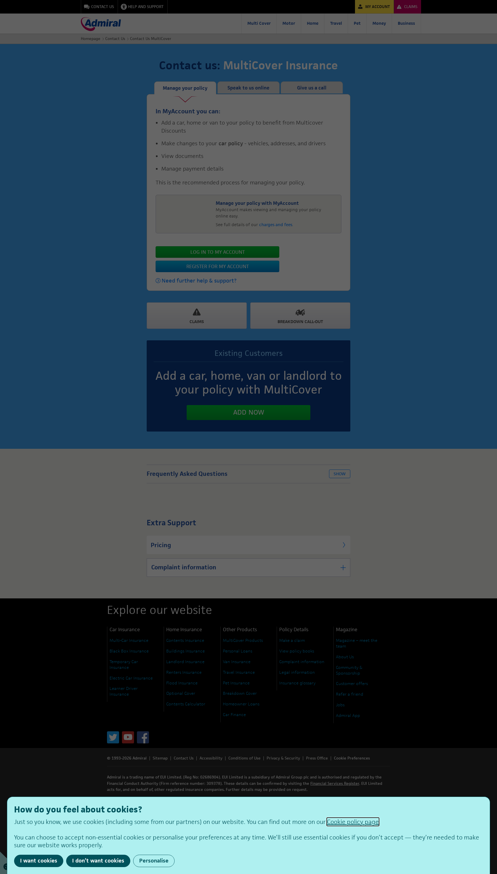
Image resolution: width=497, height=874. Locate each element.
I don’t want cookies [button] (98, 860)
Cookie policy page (353, 822)
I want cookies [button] (38, 860)
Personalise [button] (154, 860)
